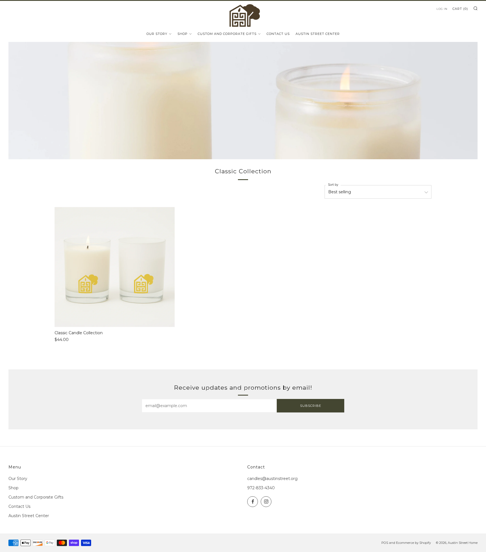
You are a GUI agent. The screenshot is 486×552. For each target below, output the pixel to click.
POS (384, 543)
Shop (182, 34)
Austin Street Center (318, 34)
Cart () (460, 9)
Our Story (157, 34)
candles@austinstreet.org (272, 478)
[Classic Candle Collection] (115, 267)
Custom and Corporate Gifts (227, 34)
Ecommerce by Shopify (413, 543)
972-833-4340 (261, 487)
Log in (441, 8)
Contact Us (278, 34)
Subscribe (310, 406)
